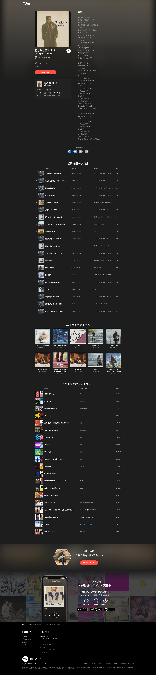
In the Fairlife (42, 369)
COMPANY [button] (44, 632)
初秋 (95, 231)
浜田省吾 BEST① (50, 531)
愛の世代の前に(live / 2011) (54, 304)
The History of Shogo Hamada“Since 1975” (106, 202)
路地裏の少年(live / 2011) (53, 239)
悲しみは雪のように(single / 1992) (55, 624)
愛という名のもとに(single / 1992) (50, 95)
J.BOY (47, 289)
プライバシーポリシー (97, 663)
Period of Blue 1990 (60, 345)
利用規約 (86, 663)
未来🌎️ (46, 524)
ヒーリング (48, 416)
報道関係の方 (43, 647)
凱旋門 (96, 369)
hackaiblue (83, 430)
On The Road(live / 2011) (53, 282)
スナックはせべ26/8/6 (51, 430)
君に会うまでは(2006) (52, 246)
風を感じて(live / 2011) (52, 297)
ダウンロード (26, 636)
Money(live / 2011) (51, 188)
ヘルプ (24, 645)
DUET (78, 345)
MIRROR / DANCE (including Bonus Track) (60, 371)
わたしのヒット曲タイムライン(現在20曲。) (58, 510)
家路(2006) (48, 260)
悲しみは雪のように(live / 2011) (55, 181)
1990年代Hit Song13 (51, 517)
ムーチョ (82, 531)
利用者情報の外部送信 (111, 663)
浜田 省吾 (47, 58)
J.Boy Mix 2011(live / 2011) (54, 311)
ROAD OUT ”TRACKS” (100, 224)
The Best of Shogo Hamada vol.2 (103, 217)
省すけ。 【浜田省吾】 (51, 495)
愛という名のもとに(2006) (53, 217)
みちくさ (78, 369)
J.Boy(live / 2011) (51, 195)
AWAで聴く (45, 72)
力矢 (81, 423)
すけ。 (82, 495)
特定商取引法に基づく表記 (127, 663)
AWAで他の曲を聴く (89, 563)
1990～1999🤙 (49, 394)
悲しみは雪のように (50, 83)
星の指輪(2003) (50, 231)
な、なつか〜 (48, 401)
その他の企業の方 (44, 652)
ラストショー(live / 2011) (53, 253)
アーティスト (48, 437)
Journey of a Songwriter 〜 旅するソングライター (114, 371)
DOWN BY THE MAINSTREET (102, 275)
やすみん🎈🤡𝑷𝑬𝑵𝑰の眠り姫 (88, 510)
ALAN (81, 481)
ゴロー (82, 459)
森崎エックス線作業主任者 (53, 459)
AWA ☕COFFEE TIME (86, 502)
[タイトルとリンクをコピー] (81, 151)
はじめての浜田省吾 (42, 345)
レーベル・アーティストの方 (47, 649)
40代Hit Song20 (49, 503)
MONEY (48, 275)
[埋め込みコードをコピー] (86, 151)
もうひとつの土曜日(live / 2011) (55, 173)
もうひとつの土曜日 (51, 202)
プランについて (26, 639)
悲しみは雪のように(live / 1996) (55, 224)
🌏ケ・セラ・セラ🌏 (86, 524)
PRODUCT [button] (26, 632)
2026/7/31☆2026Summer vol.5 (55, 481)
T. (80, 394)
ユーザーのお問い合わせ (46, 644)
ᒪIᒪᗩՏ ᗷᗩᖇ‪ (83, 473)
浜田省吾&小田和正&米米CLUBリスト (57, 423)
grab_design (83, 408)
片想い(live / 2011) (51, 210)
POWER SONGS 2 (50, 408)
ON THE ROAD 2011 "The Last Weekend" (106, 173)
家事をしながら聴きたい (52, 488)
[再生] (68, 51)
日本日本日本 (48, 466)
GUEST (82, 401)
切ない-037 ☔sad (50, 474)
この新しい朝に (96, 345)
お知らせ (24, 642)
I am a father (49, 268)
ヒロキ (82, 466)
